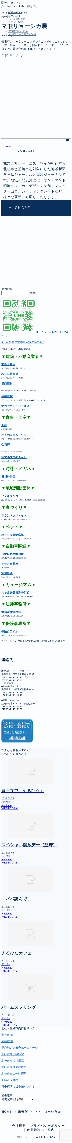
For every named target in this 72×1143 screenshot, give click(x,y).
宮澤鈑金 (7, 573)
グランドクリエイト (14, 515)
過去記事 (7, 1099)
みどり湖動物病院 (12, 534)
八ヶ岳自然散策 (17, 18)
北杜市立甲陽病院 (12, 1054)
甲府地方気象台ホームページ (19, 1047)
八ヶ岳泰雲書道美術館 (15, 592)
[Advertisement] (36, 93)
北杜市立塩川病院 (12, 1060)
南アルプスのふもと (14, 457)
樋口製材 (7, 383)
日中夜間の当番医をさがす (18, 1086)
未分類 (5, 16)
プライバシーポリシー (47, 1125)
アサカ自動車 (9, 563)
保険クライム (9, 631)
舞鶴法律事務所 (11, 612)
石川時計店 (8, 476)
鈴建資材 (7, 396)
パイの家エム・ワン (14, 434)
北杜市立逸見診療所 (14, 1067)
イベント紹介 (15, 21)
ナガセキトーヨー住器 (15, 405)
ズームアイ (14, 15)
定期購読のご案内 (18, 31)
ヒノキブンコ (9, 496)
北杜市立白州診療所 (14, 1073)
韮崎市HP (7, 1041)
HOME (7, 1111)
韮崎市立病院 (9, 1080)
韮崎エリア (15, 50)
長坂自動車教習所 (12, 554)
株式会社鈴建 (9, 373)
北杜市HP (7, 1034)
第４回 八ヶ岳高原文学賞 (22, 34)
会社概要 (19, 1125)
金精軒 (5, 444)
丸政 (4, 425)
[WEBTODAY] (10, 2)
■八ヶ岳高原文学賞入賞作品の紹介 (23, 342)
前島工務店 (8, 364)
